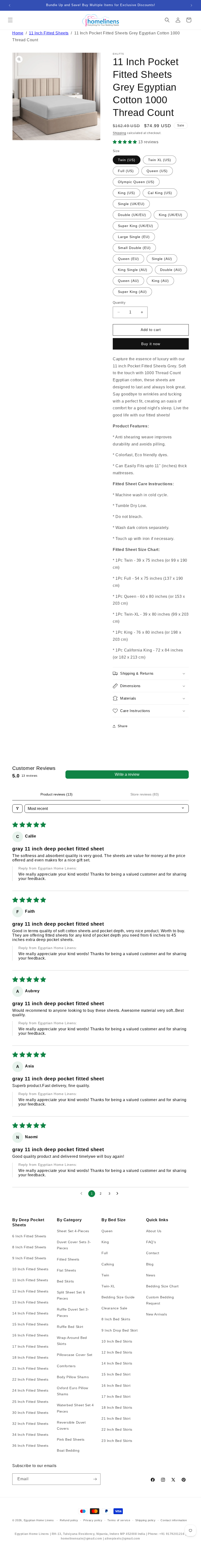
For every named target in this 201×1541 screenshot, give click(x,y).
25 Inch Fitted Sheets (30, 1402)
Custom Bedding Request (160, 1300)
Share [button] (123, 726)
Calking (107, 1264)
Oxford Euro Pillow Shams (72, 1391)
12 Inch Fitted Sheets (30, 1291)
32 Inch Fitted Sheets (30, 1424)
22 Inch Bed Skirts (116, 1429)
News (150, 1275)
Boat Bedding (68, 1450)
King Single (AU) (132, 270)
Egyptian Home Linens (39, 1520)
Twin (105, 1275)
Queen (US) (157, 171)
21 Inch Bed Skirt (115, 1418)
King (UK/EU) (170, 215)
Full (104, 1253)
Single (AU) (162, 259)
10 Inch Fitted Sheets (30, 1269)
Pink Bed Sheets (71, 1439)
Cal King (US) (160, 193)
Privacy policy (92, 1520)
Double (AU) (171, 270)
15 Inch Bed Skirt (115, 1374)
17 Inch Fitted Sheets (30, 1346)
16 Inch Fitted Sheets (30, 1335)
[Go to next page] (119, 1193)
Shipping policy (145, 1520)
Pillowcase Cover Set (74, 1355)
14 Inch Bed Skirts (116, 1363)
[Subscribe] (94, 1479)
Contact (152, 1253)
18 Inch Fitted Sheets (30, 1357)
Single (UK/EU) (131, 204)
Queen (107, 1231)
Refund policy (69, 1520)
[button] (10, 20)
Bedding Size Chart (162, 1286)
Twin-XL (108, 1286)
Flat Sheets (66, 1270)
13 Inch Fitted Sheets (30, 1302)
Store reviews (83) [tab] (144, 794)
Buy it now (150, 344)
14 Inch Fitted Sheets (30, 1313)
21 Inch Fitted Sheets (30, 1368)
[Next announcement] (191, 5)
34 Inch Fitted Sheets (30, 1435)
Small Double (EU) (134, 248)
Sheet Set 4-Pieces (73, 1231)
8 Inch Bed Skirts (115, 1319)
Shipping (119, 133)
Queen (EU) (128, 259)
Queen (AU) (128, 281)
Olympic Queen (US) (136, 182)
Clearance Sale (114, 1308)
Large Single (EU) (134, 237)
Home (17, 33)
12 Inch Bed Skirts (116, 1352)
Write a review (127, 774)
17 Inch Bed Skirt (115, 1396)
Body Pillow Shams (73, 1377)
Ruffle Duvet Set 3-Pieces (73, 1312)
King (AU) (160, 281)
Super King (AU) (132, 292)
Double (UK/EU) (132, 215)
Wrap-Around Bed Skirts (72, 1341)
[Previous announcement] (9, 5)
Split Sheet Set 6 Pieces (71, 1295)
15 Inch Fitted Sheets (30, 1324)
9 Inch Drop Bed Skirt (119, 1330)
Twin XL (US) (159, 160)
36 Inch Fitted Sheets (30, 1446)
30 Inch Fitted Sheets (30, 1413)
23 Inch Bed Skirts (116, 1441)
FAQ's (151, 1242)
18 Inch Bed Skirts (116, 1407)
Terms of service (118, 1520)
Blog (149, 1264)
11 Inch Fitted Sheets (49, 33)
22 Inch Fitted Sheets (30, 1379)
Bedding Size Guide (118, 1297)
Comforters (66, 1366)
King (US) (126, 193)
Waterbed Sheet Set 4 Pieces (75, 1408)
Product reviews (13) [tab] (56, 794)
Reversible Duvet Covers (71, 1425)
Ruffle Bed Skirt (70, 1327)
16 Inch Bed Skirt (115, 1385)
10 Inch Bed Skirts (116, 1341)
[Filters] (17, 808)
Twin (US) (126, 160)
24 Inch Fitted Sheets (30, 1390)
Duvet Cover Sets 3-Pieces (74, 1245)
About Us (154, 1231)
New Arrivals (156, 1314)
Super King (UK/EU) (135, 226)
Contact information (174, 1520)
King (105, 1242)
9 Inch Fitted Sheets (29, 1258)
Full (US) (126, 171)
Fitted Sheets (68, 1259)
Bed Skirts (65, 1281)
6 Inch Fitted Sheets (29, 1236)
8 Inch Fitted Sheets (29, 1247)
